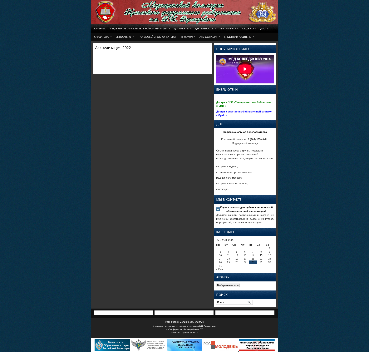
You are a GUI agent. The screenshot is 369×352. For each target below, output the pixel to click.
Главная (99, 28)
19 (236, 258)
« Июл (220, 269)
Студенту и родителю (239, 36)
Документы (182, 28)
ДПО (264, 28)
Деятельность (205, 28)
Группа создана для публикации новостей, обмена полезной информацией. (246, 209)
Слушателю (103, 36)
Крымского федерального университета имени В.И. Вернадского (184, 326)
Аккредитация (209, 36)
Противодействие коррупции (157, 36)
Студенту (249, 28)
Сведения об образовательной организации (140, 28)
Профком (188, 36)
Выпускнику (125, 36)
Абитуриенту (229, 28)
